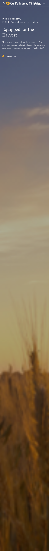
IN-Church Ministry (11, 18)
